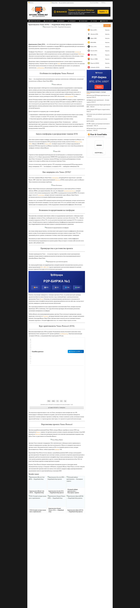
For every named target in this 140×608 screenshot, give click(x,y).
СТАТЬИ (94, 21)
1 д (65, 401)
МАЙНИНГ (61, 21)
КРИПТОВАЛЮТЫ (35, 21)
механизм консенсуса (69, 191)
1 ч (57, 401)
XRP (44, 267)
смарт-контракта (69, 96)
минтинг (57, 449)
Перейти (102, 11)
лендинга (77, 52)
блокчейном (55, 177)
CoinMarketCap (64, 333)
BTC (42, 267)
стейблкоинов (40, 68)
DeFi (59, 63)
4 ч (61, 401)
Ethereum (57, 180)
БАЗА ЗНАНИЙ (49, 21)
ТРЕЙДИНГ (72, 21)
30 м (53, 401)
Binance (38, 432)
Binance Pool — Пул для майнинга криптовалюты (63, 2)
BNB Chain (81, 54)
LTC (47, 267)
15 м (49, 401)
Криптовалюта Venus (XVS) (37, 44)
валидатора (41, 195)
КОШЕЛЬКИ (83, 21)
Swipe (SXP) (48, 144)
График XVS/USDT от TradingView (57, 407)
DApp (41, 299)
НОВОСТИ (105, 21)
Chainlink (45, 316)
